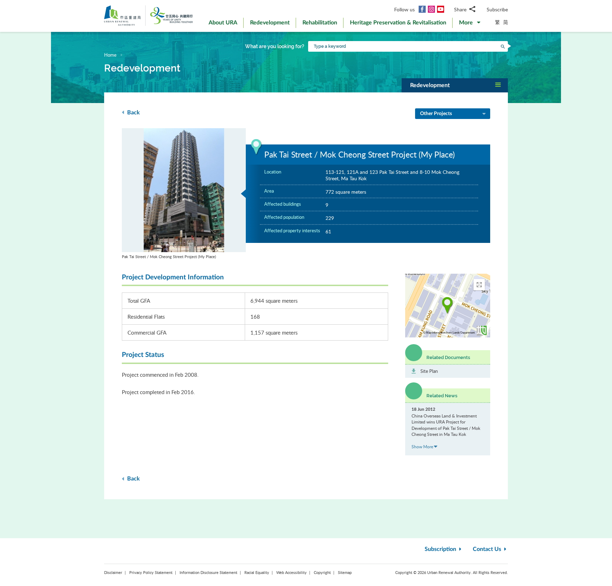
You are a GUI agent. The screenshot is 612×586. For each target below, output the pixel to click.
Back (133, 112)
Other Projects (436, 113)
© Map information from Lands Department (449, 332)
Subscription (441, 549)
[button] (469, 24)
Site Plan (429, 371)
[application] (447, 305)
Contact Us (488, 549)
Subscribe (497, 9)
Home (110, 55)
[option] (184, 194)
